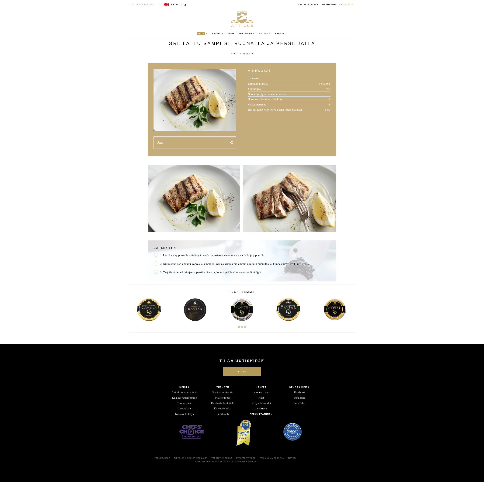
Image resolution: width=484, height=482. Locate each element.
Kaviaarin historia (222, 392)
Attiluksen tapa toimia (184, 392)
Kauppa (261, 387)
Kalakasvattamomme (184, 397)
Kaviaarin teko (222, 408)
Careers (261, 409)
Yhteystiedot (146, 5)
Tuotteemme (184, 403)
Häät (261, 397)
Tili (132, 5)
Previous (133, 308)
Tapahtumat (261, 392)
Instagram (300, 397)
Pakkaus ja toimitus (272, 458)
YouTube (299, 403)
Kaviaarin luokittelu (222, 403)
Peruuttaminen (261, 414)
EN (173, 4)
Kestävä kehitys (184, 414)
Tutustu (222, 387)
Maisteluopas (222, 397)
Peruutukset (162, 458)
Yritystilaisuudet (261, 403)
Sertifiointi (223, 414)
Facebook (299, 392)
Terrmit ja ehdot (222, 458)
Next (351, 308)
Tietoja (292, 458)
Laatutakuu (184, 408)
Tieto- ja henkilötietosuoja (190, 458)
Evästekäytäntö (246, 458)
